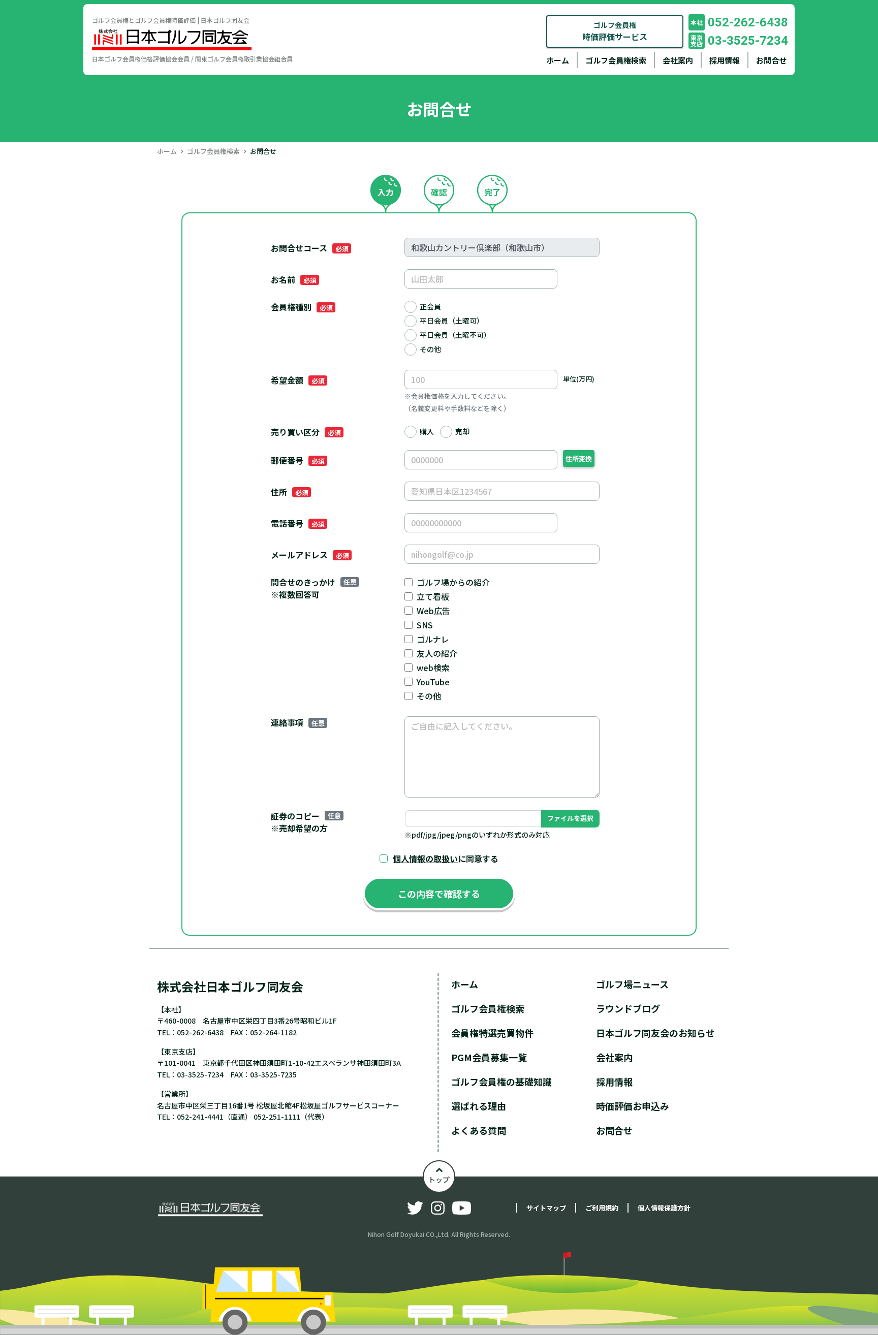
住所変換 (579, 458)
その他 (430, 349)
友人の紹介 (437, 653)
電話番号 (297, 523)
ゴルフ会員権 (614, 31)
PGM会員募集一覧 (489, 1057)
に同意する (445, 858)
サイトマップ (546, 1208)
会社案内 (678, 60)
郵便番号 (297, 460)
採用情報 (724, 60)
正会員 (430, 306)
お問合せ (771, 60)
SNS (425, 625)
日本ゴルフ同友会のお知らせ (655, 1032)
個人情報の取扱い (425, 858)
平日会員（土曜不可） (455, 335)
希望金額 (297, 380)
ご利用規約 (601, 1208)
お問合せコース (309, 248)
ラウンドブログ (628, 1008)
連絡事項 (297, 722)
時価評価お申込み (632, 1105)
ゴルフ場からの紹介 (453, 582)
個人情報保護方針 (664, 1208)
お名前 (293, 279)
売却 (462, 431)
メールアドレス (310, 555)
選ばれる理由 (478, 1105)
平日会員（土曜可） (452, 320)
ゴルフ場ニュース (632, 984)
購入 (427, 431)
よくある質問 (478, 1130)
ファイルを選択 (570, 818)
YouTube (433, 682)
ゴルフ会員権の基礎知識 (501, 1081)
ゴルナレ (433, 639)
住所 (289, 492)
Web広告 (433, 611)
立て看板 (433, 596)
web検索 (433, 667)
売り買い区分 (305, 432)
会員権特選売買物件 (492, 1032)
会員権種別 (301, 307)
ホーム (557, 60)
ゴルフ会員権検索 (615, 60)
